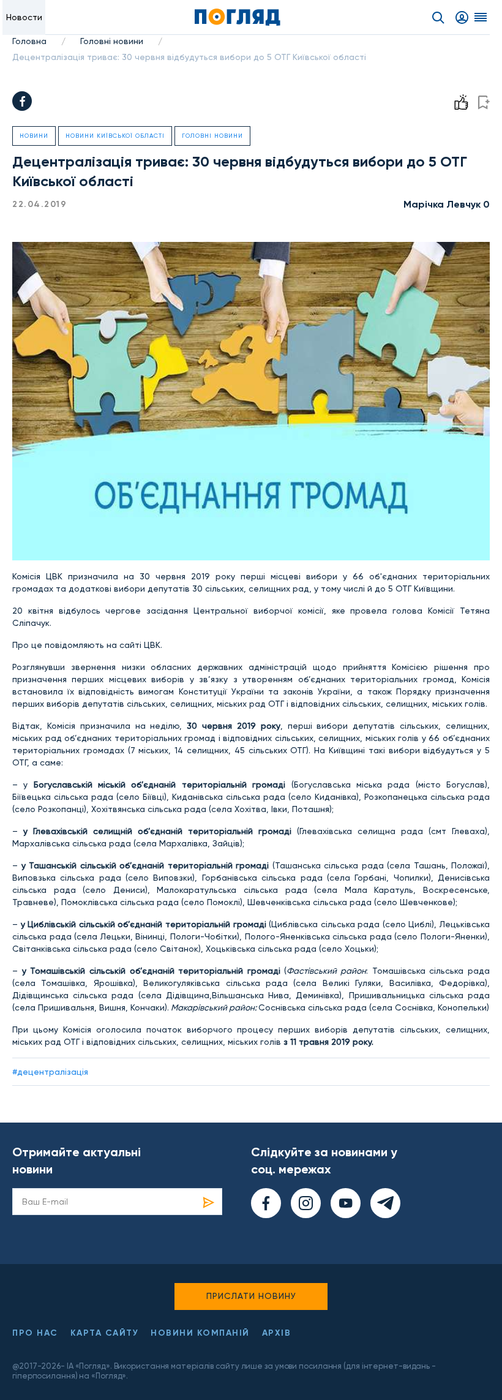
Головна (29, 41)
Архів (276, 1333)
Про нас (35, 1333)
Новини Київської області (115, 135)
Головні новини (111, 41)
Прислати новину (251, 1296)
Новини (34, 135)
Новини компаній (200, 1333)
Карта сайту (104, 1333)
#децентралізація (50, 1072)
